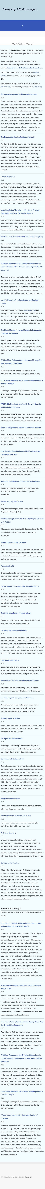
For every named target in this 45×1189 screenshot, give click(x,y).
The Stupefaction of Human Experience (16, 816)
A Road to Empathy (8, 833)
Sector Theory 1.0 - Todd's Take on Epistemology (20, 586)
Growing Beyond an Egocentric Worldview (17, 698)
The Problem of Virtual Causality (13, 542)
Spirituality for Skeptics (10, 863)
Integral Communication (10, 799)
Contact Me (28, 1177)
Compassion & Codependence (12, 759)
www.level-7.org (29, 310)
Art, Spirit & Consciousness (11, 739)
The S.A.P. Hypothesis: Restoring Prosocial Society (21, 428)
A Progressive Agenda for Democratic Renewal (19, 94)
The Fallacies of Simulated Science (20, 681)
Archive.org (37, 87)
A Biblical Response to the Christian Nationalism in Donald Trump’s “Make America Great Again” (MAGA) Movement (21, 267)
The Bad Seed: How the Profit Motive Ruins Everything (22, 237)
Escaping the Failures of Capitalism (14, 630)
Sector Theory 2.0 (7, 177)
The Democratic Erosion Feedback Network (17, 137)
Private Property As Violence (12, 502)
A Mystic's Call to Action (10, 718)
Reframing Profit (7, 566)
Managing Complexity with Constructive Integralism (21, 481)
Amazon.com (5, 87)
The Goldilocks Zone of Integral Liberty (16, 613)
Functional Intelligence (10, 660)
